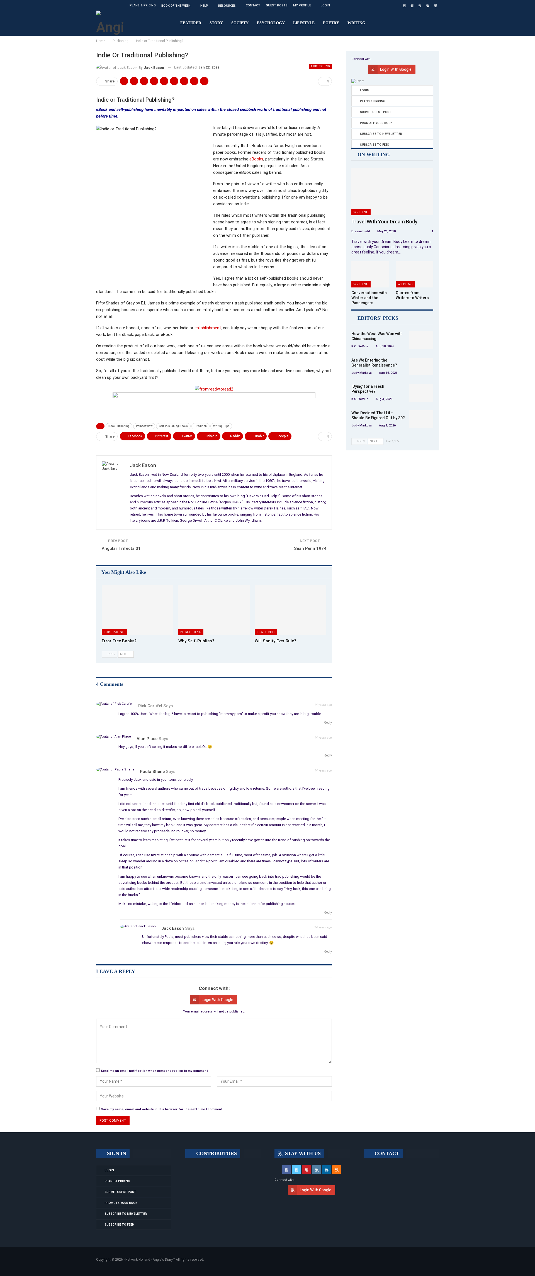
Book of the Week (175, 6)
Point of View (144, 426)
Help (204, 6)
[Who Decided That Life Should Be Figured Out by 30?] (421, 419)
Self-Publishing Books (173, 426)
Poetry (331, 23)
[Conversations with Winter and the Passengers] (370, 274)
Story (216, 23)
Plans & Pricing (143, 5)
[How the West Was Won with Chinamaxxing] (421, 340)
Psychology (271, 23)
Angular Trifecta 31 (121, 548)
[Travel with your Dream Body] (392, 191)
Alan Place (147, 738)
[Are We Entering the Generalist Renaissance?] (421, 366)
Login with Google (217, 999)
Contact (253, 5)
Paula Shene (152, 771)
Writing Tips (221, 426)
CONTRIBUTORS (216, 1153)
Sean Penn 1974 (310, 548)
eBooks (256, 159)
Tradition (200, 426)
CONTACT (386, 1153)
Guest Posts (277, 5)
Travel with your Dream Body (384, 222)
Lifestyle (304, 23)
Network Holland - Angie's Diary (149, 1260)
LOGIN (325, 5)
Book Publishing (119, 426)
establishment (207, 327)
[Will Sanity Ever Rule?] (290, 610)
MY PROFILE (302, 5)
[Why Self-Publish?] (214, 610)
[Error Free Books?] (137, 610)
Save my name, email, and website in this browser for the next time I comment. (162, 1109)
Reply (327, 722)
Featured (190, 23)
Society (240, 23)
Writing (356, 23)
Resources (227, 6)
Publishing (320, 66)
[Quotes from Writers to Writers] (414, 274)
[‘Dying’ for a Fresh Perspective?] (421, 393)
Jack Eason (172, 928)
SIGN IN (116, 1153)
